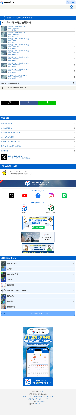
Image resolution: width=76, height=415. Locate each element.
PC (43, 391)
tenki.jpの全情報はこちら (39, 313)
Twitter (10, 104)
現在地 (71, 8)
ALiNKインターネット (40, 404)
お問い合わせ (39, 399)
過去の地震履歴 (6, 128)
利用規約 (25, 396)
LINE (47, 104)
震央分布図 (5, 151)
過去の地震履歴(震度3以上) (10, 132)
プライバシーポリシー (35, 396)
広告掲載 (31, 399)
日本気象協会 (41, 401)
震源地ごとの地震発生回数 (10, 142)
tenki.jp (7, 2)
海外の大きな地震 (7, 137)
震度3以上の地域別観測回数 (11, 146)
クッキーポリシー (48, 396)
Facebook (29, 104)
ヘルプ (46, 399)
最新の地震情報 (6, 123)
